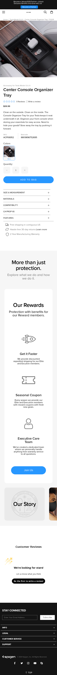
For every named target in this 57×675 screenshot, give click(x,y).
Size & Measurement (14, 192)
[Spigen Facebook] (15, 663)
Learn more (41, 229)
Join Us (28, 470)
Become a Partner (29, 7)
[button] (52, 12)
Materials (8, 199)
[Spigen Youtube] (35, 663)
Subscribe (47, 617)
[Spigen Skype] (42, 663)
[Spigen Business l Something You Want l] (29, 12)
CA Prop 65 (9, 211)
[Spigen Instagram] (28, 663)
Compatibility (10, 205)
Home (5, 19)
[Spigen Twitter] (22, 663)
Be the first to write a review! (28, 581)
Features (8, 218)
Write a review (34, 101)
